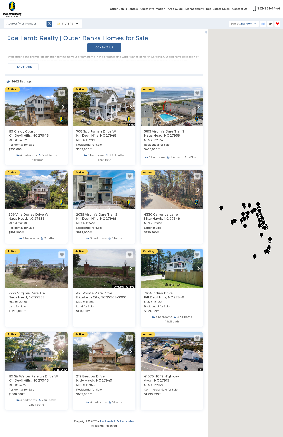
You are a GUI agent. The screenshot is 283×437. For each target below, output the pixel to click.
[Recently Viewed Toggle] (270, 24)
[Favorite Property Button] (61, 93)
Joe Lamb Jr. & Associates (117, 421)
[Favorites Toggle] (277, 24)
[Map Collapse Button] (205, 32)
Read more (23, 66)
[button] (10, 106)
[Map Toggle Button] (263, 24)
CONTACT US (104, 47)
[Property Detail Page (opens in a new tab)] (36, 106)
